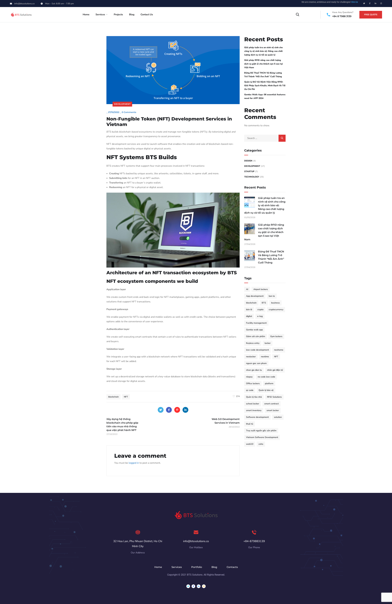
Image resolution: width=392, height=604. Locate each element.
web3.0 (249, 444)
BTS (264, 302)
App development (255, 296)
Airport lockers (260, 289)
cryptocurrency (276, 309)
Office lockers (253, 383)
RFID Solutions (274, 396)
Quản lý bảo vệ (266, 390)
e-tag (260, 316)
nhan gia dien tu (254, 370)
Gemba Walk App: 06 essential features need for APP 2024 (264, 96)
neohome (278, 349)
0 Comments (129, 112)
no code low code (266, 376)
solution (278, 417)
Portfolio (196, 567)
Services (100, 14)
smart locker (273, 410)
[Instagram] (381, 3)
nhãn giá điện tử (275, 370)
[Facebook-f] (370, 3)
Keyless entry (252, 343)
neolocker (251, 356)
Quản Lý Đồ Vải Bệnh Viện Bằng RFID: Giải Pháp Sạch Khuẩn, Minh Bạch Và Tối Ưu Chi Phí (264, 85)
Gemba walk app (254, 329)
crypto (260, 309)
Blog (131, 14)
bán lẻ (249, 309)
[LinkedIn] (185, 410)
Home (86, 14)
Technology (251, 176)
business (275, 302)
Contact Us (147, 14)
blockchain (113, 396)
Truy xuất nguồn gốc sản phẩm (261, 430)
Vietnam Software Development (262, 437)
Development (122, 104)
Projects (118, 14)
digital (249, 316)
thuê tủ (249, 423)
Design (248, 160)
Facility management (256, 322)
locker (268, 343)
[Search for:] (265, 138)
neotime (265, 356)
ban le (272, 296)
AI (247, 289)
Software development (257, 417)
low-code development (257, 349)
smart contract (271, 403)
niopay (249, 376)
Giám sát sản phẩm (255, 336)
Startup (249, 171)
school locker (252, 403)
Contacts (232, 567)
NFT (126, 396)
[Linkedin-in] (375, 3)
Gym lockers (276, 336)
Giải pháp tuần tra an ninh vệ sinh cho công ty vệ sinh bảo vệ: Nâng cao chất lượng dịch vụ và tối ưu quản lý (263, 51)
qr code (249, 390)
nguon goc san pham (256, 363)
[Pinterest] (177, 410)
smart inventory (253, 410)
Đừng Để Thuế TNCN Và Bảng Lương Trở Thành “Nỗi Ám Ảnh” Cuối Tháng (263, 74)
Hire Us (354, 2)
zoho (260, 444)
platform (269, 383)
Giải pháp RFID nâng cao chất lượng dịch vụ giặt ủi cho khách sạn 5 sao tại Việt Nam (263, 64)
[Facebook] (169, 410)
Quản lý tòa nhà (254, 396)
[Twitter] (364, 3)
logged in (134, 463)
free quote (370, 14)
